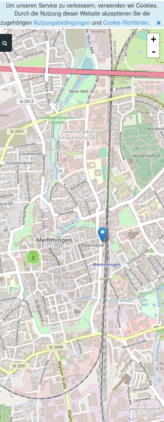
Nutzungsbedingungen (61, 22)
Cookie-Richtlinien (125, 22)
